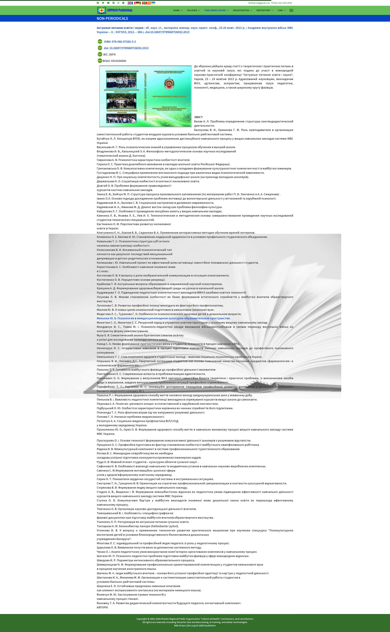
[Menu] (291, 10)
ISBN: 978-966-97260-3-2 (120, 41)
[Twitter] (103, 2)
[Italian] (142, 2)
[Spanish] (149, 2)
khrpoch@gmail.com (260, 2)
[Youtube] (108, 2)
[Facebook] (98, 2)
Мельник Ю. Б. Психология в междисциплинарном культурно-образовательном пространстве (163, 318)
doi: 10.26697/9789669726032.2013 (126, 48)
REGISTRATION (241, 10)
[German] (138, 2)
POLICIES (192, 10)
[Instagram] (118, 2)
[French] (134, 2)
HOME (176, 10)
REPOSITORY (263, 10)
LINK (280, 10)
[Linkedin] (113, 2)
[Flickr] (123, 2)
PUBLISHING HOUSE (215, 10)
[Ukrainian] (153, 2)
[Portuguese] (145, 2)
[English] (130, 2)
